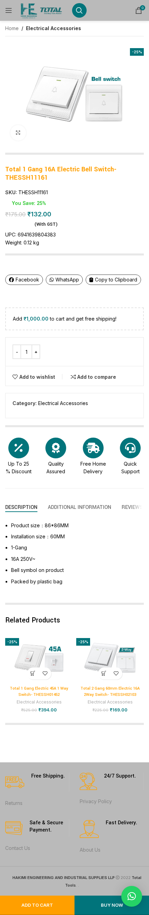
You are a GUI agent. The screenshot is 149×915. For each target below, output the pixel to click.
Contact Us (17, 848)
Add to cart (37, 905)
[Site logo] (42, 10)
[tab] (21, 507)
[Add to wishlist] (45, 673)
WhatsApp (67, 279)
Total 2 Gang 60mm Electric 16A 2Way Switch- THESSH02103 (110, 691)
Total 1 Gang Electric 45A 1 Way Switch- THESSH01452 (39, 691)
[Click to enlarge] (18, 133)
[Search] (79, 10)
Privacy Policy (96, 801)
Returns (14, 803)
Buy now (112, 905)
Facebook (27, 279)
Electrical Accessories (53, 28)
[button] (33, 673)
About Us (90, 850)
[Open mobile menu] (9, 10)
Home (12, 28)
